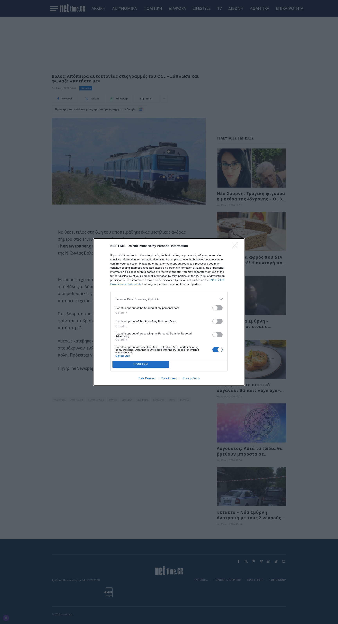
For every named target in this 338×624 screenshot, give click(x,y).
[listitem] (169, 299)
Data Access (169, 378)
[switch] (217, 307)
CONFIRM (141, 364)
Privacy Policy (191, 378)
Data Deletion (146, 378)
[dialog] (169, 312)
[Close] (236, 246)
